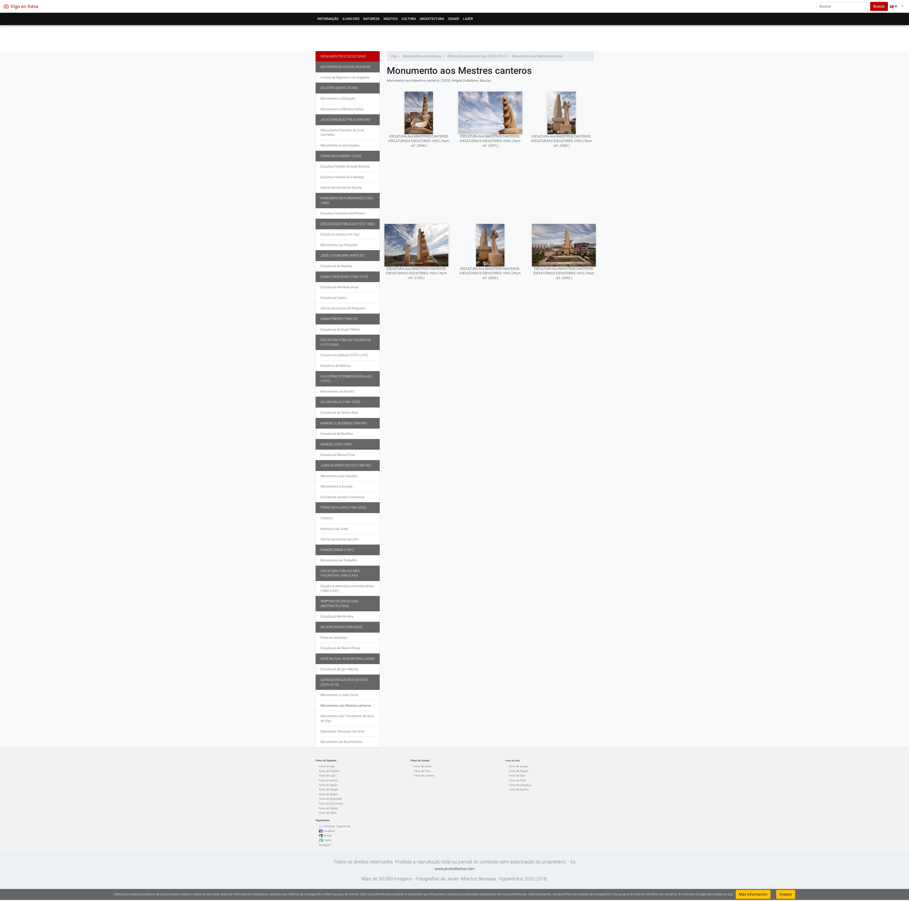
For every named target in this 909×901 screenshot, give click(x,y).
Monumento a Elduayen (338, 98)
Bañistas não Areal (334, 529)
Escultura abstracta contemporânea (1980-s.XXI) (347, 588)
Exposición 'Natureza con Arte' (343, 731)
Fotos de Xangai (518, 766)
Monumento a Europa (336, 486)
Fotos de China (513, 760)
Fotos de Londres (424, 775)
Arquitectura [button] (432, 19)
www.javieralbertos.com (455, 868)
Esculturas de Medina (336, 266)
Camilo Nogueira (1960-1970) (344, 277)
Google (328, 835)
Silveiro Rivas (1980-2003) (342, 627)
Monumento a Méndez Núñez (342, 109)
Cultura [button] (408, 19)
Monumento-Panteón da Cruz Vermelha (342, 132)
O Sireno (327, 518)
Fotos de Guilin (517, 780)
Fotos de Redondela (330, 798)
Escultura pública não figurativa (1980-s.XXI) (340, 573)
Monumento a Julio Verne (339, 695)
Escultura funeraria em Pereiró (343, 213)
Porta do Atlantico (334, 637)
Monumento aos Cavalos (339, 476)
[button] (896, 6)
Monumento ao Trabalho (339, 560)
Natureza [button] (371, 19)
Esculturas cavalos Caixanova (343, 497)
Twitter (328, 840)
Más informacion (753, 894)
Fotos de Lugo (327, 775)
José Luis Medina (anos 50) (343, 255)
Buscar (879, 6)
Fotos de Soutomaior (331, 803)
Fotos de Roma (423, 766)
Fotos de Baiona (328, 780)
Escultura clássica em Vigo (340, 234)
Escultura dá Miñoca (336, 366)
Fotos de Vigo (327, 766)
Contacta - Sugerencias (337, 826)
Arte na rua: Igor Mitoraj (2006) (348, 659)
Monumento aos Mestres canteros (346, 705)
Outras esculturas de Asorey (341, 187)
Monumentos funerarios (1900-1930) (347, 200)
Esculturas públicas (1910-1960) (348, 224)
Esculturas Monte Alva (337, 616)
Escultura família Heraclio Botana (345, 166)
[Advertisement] (454, 37)
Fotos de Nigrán (328, 785)
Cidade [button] (453, 19)
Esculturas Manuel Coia (338, 455)
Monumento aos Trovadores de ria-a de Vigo (347, 718)
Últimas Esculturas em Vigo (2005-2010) (344, 682)
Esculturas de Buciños (337, 433)
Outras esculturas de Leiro (340, 539)
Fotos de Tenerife (329, 771)
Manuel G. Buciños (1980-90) (344, 423)
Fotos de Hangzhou (520, 785)
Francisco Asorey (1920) (341, 156)
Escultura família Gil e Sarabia (342, 177)
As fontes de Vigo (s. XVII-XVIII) (346, 67)
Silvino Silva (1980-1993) (340, 402)
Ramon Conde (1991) (337, 550)
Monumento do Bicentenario (341, 742)
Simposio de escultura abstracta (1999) (339, 603)
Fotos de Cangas (329, 789)
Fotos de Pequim (519, 771)
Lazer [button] (468, 19)
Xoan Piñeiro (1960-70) (339, 319)
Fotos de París (422, 771)
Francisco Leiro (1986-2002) (344, 507)
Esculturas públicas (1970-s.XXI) (344, 355)
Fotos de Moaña (328, 794)
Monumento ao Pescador (339, 245)
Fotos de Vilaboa (328, 808)
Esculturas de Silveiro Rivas (340, 648)
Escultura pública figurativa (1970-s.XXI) (346, 342)
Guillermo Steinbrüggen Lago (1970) (346, 378)
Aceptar (785, 894)
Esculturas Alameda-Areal (339, 287)
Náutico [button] (390, 19)
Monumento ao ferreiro (337, 391)
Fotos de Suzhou (518, 789)
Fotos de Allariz (327, 812)
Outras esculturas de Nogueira (343, 308)
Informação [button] (328, 19)
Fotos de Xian (517, 775)
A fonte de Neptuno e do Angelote (345, 77)
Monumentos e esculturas (343, 56)
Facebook (329, 831)
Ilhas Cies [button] (351, 19)
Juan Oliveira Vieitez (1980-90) (346, 465)
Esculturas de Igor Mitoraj (339, 669)
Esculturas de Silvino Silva (339, 412)
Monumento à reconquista (340, 145)
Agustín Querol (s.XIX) (339, 88)
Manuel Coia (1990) (336, 444)
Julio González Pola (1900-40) (345, 119)
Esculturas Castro (334, 298)
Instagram (325, 845)
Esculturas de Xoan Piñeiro (340, 329)
